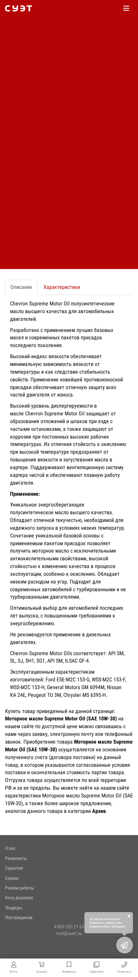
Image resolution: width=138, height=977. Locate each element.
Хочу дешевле (19, 897)
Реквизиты (16, 858)
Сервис (12, 878)
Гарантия (14, 868)
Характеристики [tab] (62, 287)
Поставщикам (18, 917)
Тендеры (13, 907)
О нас (10, 848)
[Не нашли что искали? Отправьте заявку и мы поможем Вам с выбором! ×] (124, 945)
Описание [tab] (21, 287)
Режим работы (19, 888)
